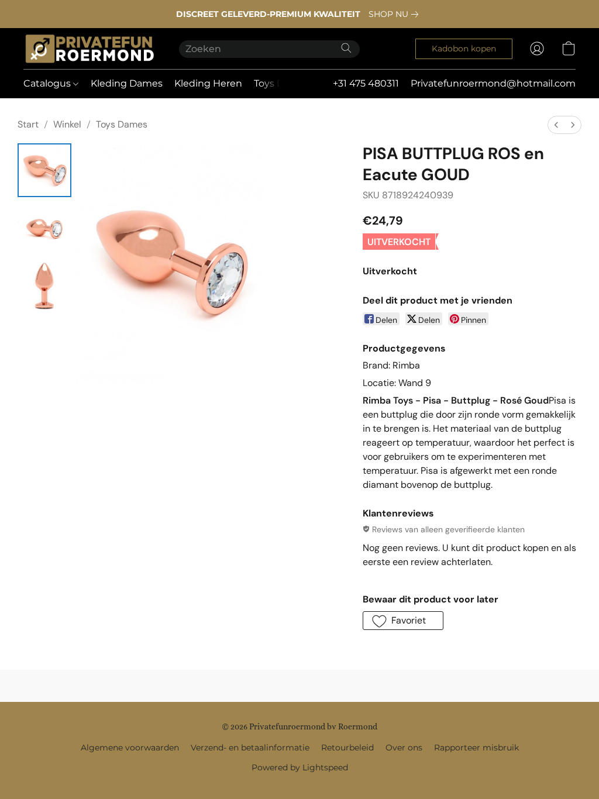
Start (28, 124)
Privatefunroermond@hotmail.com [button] (493, 83)
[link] (396, 14)
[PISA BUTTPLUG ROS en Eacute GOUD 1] (44, 229)
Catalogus (48, 83)
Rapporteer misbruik (476, 747)
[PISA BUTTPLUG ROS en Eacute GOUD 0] (44, 170)
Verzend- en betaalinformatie (250, 747)
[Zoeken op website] (346, 48)
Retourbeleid (347, 747)
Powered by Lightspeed (300, 767)
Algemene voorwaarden (130, 747)
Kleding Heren (208, 83)
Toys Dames (121, 124)
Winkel (67, 124)
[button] (89, 48)
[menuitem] (556, 124)
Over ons (403, 747)
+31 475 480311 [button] (366, 83)
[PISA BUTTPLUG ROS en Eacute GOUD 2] (44, 287)
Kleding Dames (127, 83)
